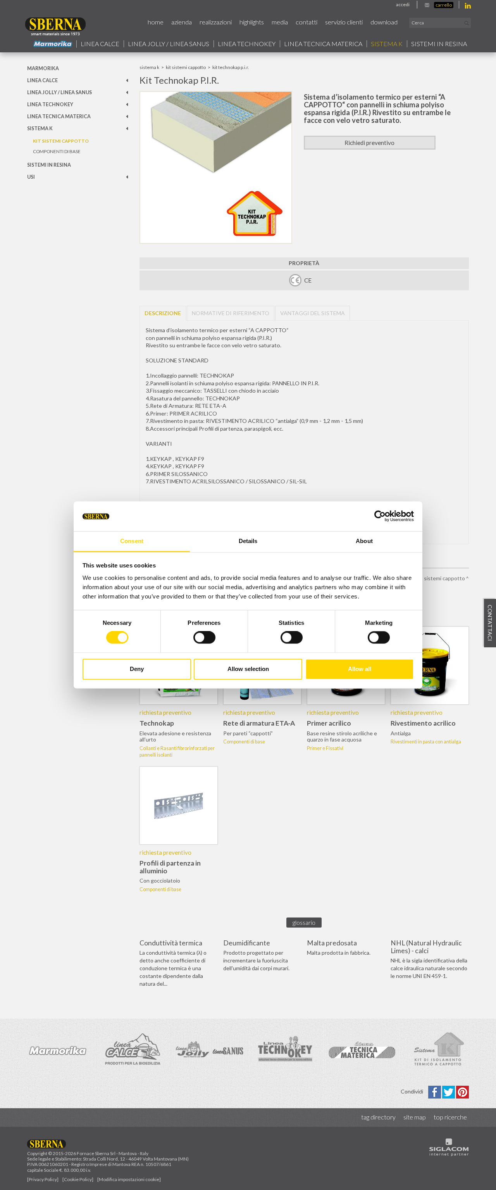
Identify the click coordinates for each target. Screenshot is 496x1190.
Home (156, 22)
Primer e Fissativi (325, 748)
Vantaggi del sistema (312, 313)
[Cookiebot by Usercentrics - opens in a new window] (380, 516)
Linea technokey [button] (247, 43)
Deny (137, 669)
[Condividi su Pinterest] (462, 1091)
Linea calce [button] (100, 43)
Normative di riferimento (230, 313)
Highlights (251, 22)
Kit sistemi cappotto (61, 141)
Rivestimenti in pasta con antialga (426, 742)
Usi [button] (31, 177)
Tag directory (378, 1117)
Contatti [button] (306, 22)
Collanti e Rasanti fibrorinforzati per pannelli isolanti (177, 751)
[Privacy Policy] (43, 1179)
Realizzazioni (216, 22)
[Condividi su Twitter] (449, 1091)
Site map (414, 1117)
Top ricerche (450, 1117)
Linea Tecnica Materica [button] (323, 43)
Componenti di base (57, 151)
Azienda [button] (181, 22)
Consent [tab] (131, 541)
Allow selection (248, 669)
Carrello (444, 5)
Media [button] (280, 22)
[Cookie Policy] (77, 1179)
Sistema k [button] (387, 43)
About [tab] (364, 541)
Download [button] (384, 22)
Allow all (359, 669)
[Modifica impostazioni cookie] (129, 1179)
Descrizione (163, 313)
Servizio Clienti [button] (344, 22)
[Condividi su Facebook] (435, 1091)
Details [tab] (248, 541)
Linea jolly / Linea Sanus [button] (168, 43)
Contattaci (490, 623)
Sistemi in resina (439, 43)
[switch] (204, 637)
